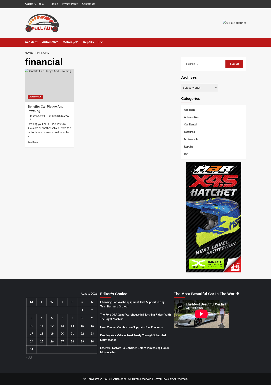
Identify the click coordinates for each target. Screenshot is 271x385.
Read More (33, 142)
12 (52, 325)
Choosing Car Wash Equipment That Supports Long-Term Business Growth (133, 304)
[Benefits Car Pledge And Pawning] (49, 85)
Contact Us (88, 4)
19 (52, 333)
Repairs (88, 42)
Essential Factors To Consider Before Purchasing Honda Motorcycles (135, 350)
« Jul (29, 357)
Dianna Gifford (37, 116)
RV (100, 42)
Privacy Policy (70, 4)
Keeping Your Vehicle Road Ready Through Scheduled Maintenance (133, 337)
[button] (244, 42)
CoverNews (161, 378)
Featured (189, 132)
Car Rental (190, 124)
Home (54, 4)
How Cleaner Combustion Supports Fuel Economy (131, 327)
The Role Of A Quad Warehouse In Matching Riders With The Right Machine (135, 317)
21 (72, 333)
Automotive (50, 42)
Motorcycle (70, 42)
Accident (31, 42)
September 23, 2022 (59, 116)
